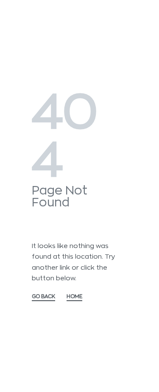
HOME (74, 296)
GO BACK (43, 296)
